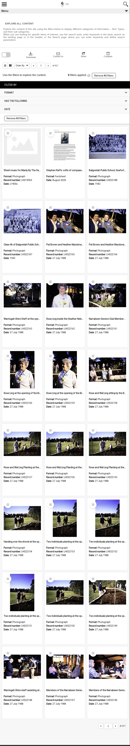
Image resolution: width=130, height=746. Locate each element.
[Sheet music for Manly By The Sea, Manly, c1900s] (22, 147)
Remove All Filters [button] (103, 75)
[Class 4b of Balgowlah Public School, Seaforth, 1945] (22, 221)
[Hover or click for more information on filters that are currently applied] (88, 75)
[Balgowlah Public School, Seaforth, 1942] (107, 147)
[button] (58, 55)
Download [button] (31, 55)
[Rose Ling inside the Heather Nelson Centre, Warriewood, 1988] (65, 295)
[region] (65, 102)
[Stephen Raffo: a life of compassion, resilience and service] (65, 147)
